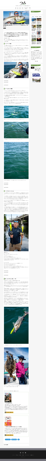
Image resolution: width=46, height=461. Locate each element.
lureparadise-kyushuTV (37, 67)
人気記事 (33, 16)
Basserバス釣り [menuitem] (22, 8)
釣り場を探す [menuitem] (20, 8)
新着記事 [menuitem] (15, 8)
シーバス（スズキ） (8, 439)
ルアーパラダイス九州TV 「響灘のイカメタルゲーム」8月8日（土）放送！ (38, 69)
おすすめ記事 (36, 16)
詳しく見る (36, 61)
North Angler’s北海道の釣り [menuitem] (26, 8)
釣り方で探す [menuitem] (17, 8)
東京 (18, 439)
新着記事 (40, 16)
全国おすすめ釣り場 (14, 439)
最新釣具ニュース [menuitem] (30, 8)
